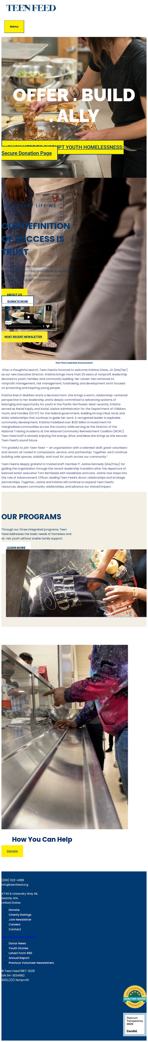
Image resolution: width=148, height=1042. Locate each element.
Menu (14, 26)
